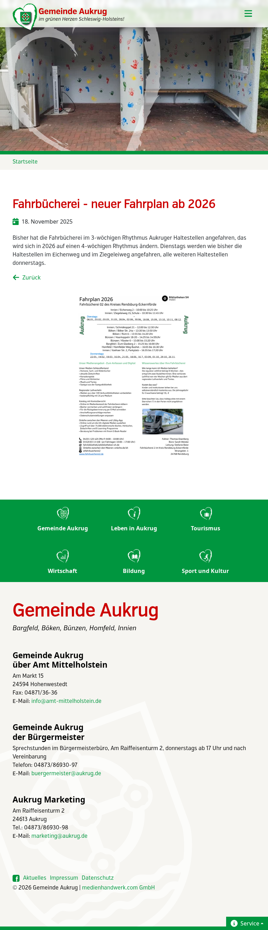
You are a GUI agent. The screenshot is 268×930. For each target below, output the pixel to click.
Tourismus (205, 528)
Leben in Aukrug (134, 528)
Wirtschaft (62, 571)
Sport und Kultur (205, 571)
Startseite (25, 162)
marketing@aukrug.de (59, 836)
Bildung (134, 571)
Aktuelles (34, 878)
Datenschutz (98, 878)
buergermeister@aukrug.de (66, 774)
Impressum (64, 878)
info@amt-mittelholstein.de (66, 701)
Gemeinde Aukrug (62, 528)
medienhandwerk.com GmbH (118, 888)
